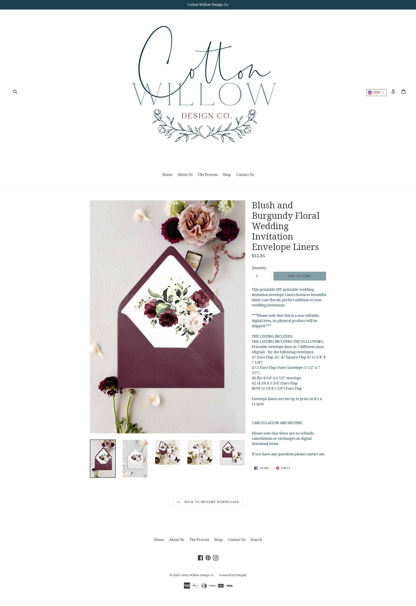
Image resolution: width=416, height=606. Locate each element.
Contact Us (245, 175)
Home (167, 175)
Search (256, 540)
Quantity (259, 268)
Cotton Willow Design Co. (197, 575)
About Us (185, 175)
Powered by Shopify (233, 575)
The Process (208, 175)
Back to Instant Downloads (211, 502)
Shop (227, 175)
